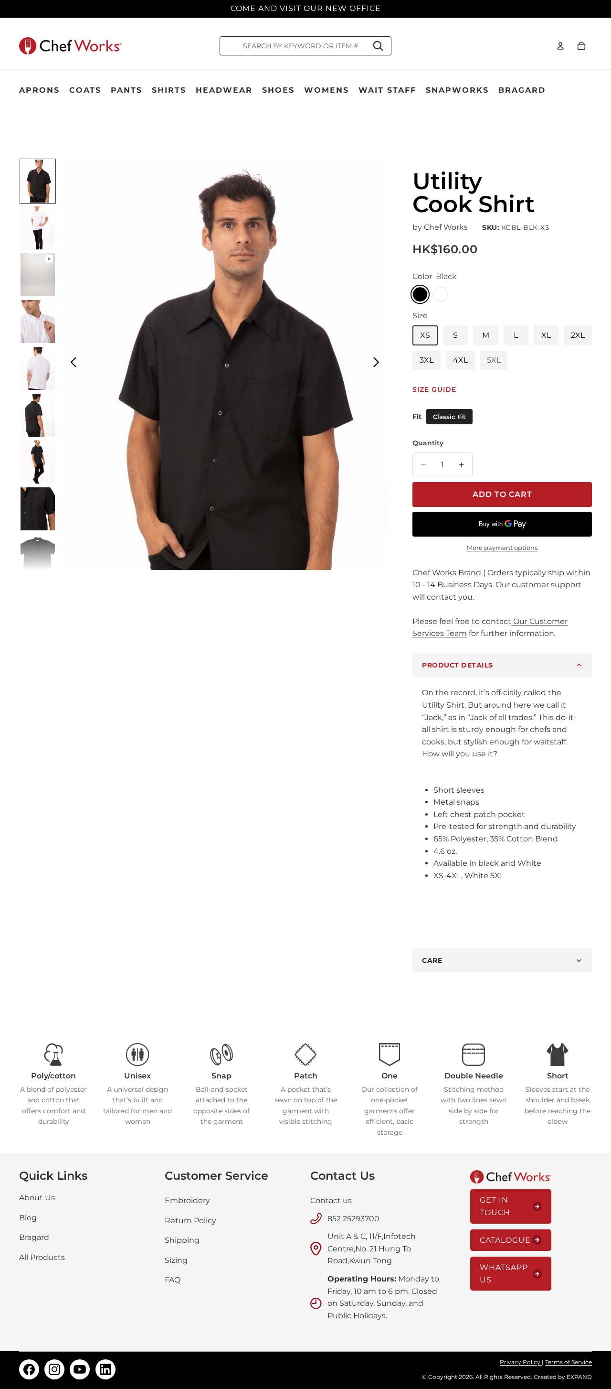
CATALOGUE (505, 1240)
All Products (42, 1257)
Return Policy (190, 1220)
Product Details (457, 665)
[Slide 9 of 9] (38, 555)
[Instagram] (54, 1369)
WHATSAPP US (504, 1273)
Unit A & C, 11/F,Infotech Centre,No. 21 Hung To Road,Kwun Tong (371, 1248)
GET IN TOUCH (495, 1206)
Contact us (331, 1200)
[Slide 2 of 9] (38, 227)
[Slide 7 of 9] (38, 462)
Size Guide (434, 389)
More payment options (502, 547)
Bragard (34, 1237)
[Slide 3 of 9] (38, 274)
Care (432, 960)
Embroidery (187, 1200)
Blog (28, 1217)
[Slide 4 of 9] (38, 321)
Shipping (182, 1240)
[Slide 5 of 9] (38, 368)
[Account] (560, 45)
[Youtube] (80, 1369)
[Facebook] (29, 1369)
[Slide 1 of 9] (38, 181)
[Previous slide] (71, 364)
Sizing (176, 1260)
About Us (37, 1197)
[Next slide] (379, 364)
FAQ (172, 1279)
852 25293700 (353, 1218)
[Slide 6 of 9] (38, 415)
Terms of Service (568, 1362)
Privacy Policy (521, 1362)
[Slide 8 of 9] (38, 508)
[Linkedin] (105, 1369)
